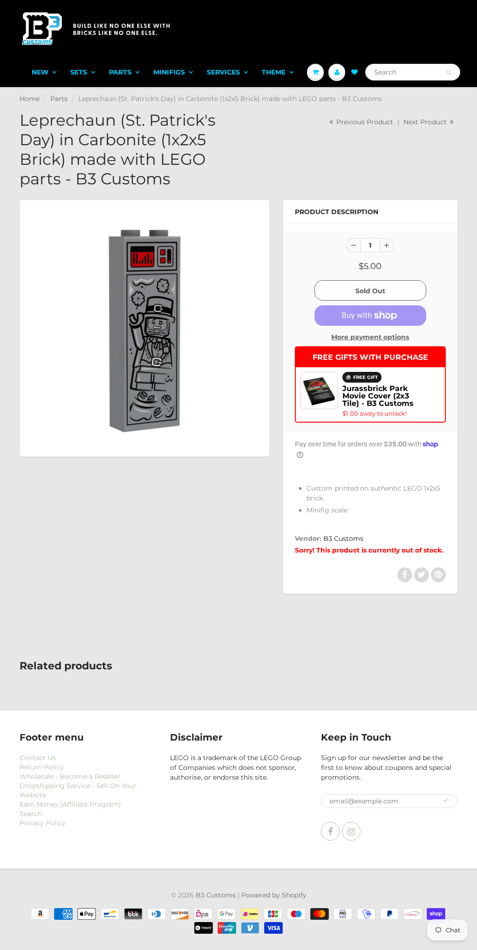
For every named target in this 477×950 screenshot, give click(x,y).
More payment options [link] (370, 337)
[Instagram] (351, 831)
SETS (78, 72)
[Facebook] (330, 831)
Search (31, 813)
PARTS (120, 72)
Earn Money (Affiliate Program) (70, 804)
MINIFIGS (169, 72)
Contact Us (38, 758)
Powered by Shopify (274, 895)
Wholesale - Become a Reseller (70, 776)
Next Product (426, 122)
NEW (40, 72)
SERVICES (223, 72)
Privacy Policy (43, 823)
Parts (59, 98)
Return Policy (42, 767)
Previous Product (363, 122)
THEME (274, 72)
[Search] (449, 72)
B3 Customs (343, 538)
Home (30, 98)
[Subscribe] (446, 800)
